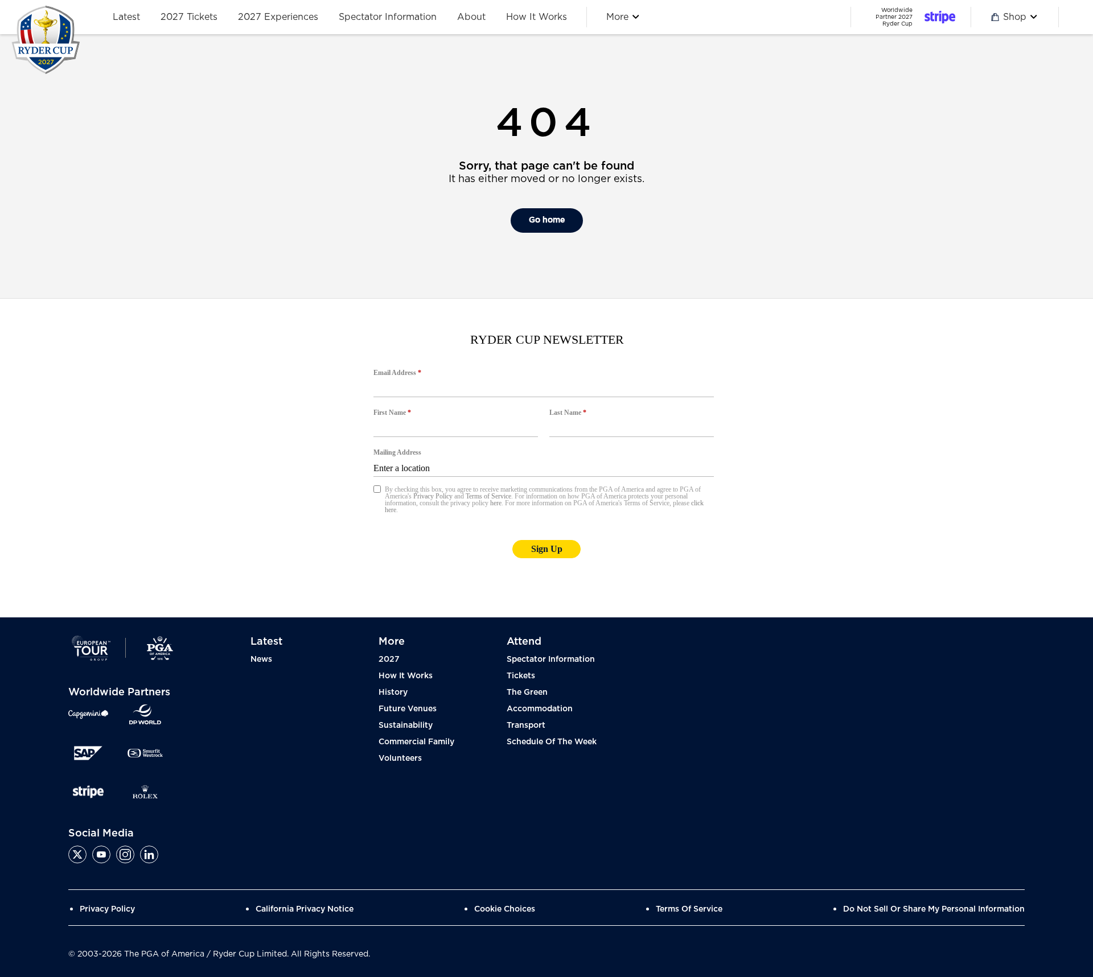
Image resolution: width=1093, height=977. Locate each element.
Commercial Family (416, 742)
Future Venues (408, 709)
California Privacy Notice (305, 909)
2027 (389, 659)
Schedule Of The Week (552, 742)
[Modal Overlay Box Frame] (546, 458)
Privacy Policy (107, 909)
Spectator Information (551, 659)
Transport (526, 725)
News (261, 659)
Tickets (521, 676)
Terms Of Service (689, 909)
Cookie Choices (504, 909)
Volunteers (400, 758)
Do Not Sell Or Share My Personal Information (934, 909)
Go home (547, 220)
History (393, 692)
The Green (527, 692)
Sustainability (406, 725)
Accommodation (540, 709)
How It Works (406, 676)
